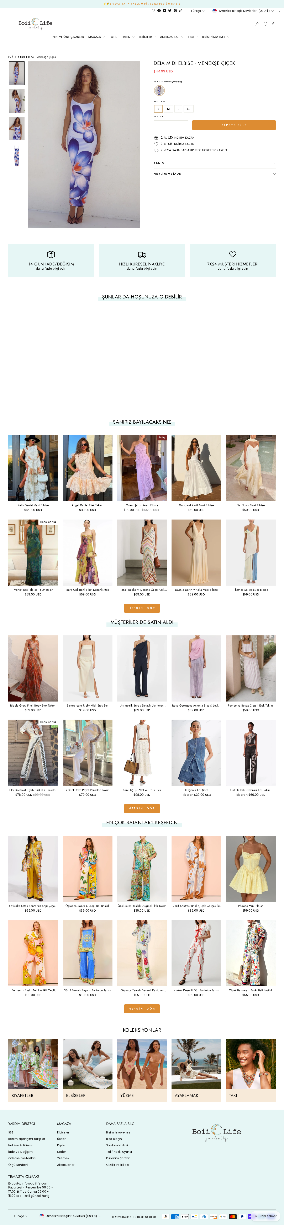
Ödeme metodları (22, 1158)
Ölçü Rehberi (18, 1165)
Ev (9, 57)
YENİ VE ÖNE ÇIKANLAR (68, 37)
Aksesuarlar (65, 1165)
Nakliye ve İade (167, 174)
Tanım (159, 163)
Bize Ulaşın (114, 1139)
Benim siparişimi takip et (27, 1139)
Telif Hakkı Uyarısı (119, 1152)
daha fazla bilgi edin (51, 269)
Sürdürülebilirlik (117, 1145)
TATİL (113, 37)
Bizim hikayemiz (118, 1132)
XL (188, 109)
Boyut (159, 101)
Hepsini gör (142, 608)
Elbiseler (63, 1132)
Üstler (61, 1139)
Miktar (159, 116)
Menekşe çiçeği (159, 90)
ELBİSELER (146, 37)
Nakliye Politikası (20, 1145)
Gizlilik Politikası (117, 1165)
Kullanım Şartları (118, 1158)
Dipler (61, 1145)
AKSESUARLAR (170, 37)
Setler (61, 1152)
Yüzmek (63, 1158)
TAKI (191, 37)
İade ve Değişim (20, 1152)
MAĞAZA (95, 37)
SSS (11, 1132)
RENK (168, 81)
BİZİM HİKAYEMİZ (214, 37)
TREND (126, 37)
